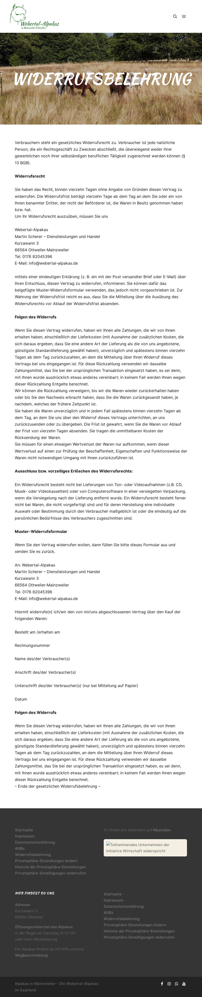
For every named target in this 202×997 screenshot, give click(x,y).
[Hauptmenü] (184, 16)
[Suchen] (175, 16)
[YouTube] (184, 983)
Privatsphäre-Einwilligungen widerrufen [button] (50, 873)
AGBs (20, 848)
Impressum (24, 836)
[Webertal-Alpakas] (34, 16)
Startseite (24, 830)
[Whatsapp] (176, 983)
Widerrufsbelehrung (33, 854)
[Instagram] (169, 983)
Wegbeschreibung (31, 955)
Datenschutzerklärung (35, 842)
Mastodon (162, 830)
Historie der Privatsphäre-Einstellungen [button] (50, 867)
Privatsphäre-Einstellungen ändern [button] (46, 860)
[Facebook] (162, 983)
